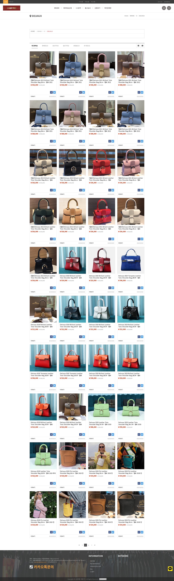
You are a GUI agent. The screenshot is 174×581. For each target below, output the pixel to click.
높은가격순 (66, 46)
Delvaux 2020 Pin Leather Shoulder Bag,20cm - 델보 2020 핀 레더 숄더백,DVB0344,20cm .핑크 (42, 522)
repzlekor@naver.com (40, 562)
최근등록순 (35, 46)
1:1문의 (78, 8)
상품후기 (97, 8)
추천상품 (87, 2)
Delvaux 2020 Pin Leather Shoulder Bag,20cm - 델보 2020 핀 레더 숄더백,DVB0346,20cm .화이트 (101, 473)
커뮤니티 (11, 2)
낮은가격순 (56, 46)
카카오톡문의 (43, 567)
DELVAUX (50, 31)
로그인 (160, 2)
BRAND (56, 8)
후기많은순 (87, 46)
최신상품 (93, 2)
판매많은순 (45, 46)
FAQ (91, 569)
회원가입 (168, 2)
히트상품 (81, 2)
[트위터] (54, 92)
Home (126, 16)
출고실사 (88, 8)
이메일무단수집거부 (95, 566)
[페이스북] (51, 92)
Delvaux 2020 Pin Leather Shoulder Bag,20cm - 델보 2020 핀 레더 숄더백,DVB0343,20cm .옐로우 (71, 522)
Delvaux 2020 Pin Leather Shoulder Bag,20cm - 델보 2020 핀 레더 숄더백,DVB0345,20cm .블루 (130, 473)
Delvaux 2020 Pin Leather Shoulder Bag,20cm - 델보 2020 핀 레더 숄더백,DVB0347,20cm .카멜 (71, 473)
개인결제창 (107, 8)
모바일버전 (103, 579)
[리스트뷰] (138, 46)
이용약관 (92, 561)
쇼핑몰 (5, 2)
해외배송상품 (67, 8)
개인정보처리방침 (95, 564)
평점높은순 (77, 46)
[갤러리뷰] (142, 46)
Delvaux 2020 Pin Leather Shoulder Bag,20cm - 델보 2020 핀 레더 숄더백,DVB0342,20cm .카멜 (101, 522)
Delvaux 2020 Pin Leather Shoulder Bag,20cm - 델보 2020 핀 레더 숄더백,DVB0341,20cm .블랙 (130, 522)
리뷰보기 (33, 96)
